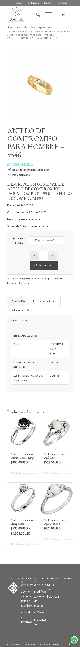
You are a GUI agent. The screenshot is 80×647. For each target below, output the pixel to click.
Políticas (39, 612)
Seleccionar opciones (25, 473)
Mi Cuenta (33, 3)
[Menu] (46, 14)
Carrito (47, 3)
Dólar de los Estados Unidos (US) (31, 169)
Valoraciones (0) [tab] (20, 310)
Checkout (62, 3)
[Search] (36, 14)
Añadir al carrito (43, 265)
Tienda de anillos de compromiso (29, 27)
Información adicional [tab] (44, 301)
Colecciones (25, 283)
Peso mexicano (21, 175)
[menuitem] (19, 3)
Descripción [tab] (18, 301)
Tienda (19, 3)
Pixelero (55, 644)
